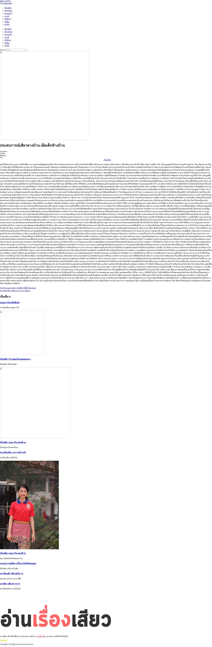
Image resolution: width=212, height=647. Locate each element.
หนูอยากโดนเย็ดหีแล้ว (10, 302)
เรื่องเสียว (8, 8)
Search (2, 50)
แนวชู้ (6, 16)
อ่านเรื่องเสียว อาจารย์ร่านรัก (13, 452)
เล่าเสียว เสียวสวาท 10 (10, 584)
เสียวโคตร (8, 11)
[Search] (27, 50)
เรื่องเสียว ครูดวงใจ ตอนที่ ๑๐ (13, 442)
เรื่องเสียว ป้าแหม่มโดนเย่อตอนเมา (15, 359)
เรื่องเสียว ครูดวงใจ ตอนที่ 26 (13, 553)
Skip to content (5, 1)
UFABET (3, 640)
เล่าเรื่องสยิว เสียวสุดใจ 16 (11, 573)
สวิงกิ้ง (6, 24)
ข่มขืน (6, 22)
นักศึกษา (7, 19)
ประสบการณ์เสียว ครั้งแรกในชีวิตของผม (18, 563)
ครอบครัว (8, 13)
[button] (106, 152)
